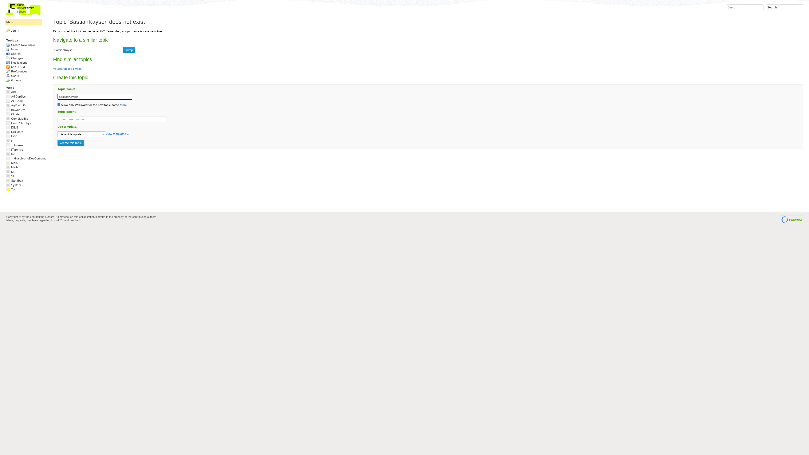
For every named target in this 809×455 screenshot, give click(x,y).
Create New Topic (22, 45)
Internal (19, 145)
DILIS (14, 127)
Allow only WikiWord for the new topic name (89, 105)
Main (9, 22)
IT (12, 140)
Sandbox (16, 180)
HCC (13, 136)
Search (15, 53)
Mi (12, 171)
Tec (13, 189)
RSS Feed (17, 67)
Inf (12, 154)
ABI (13, 92)
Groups (15, 80)
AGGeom (17, 101)
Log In (15, 30)
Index (14, 49)
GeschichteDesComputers (31, 158)
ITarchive (16, 149)
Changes (16, 58)
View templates (116, 133)
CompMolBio (19, 118)
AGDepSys (18, 96)
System (15, 185)
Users (14, 76)
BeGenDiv (17, 109)
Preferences (18, 71)
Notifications (18, 62)
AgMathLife (18, 105)
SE (12, 176)
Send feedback (72, 220)
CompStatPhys (20, 123)
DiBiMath (16, 132)
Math (14, 167)
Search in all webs (69, 68)
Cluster (15, 114)
